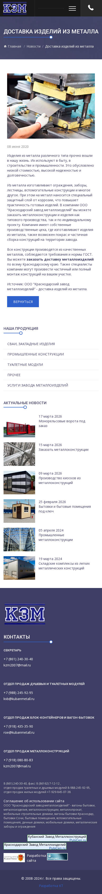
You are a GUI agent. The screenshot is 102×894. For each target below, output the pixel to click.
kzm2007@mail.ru (17, 665)
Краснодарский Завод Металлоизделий (35, 844)
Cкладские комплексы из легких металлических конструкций (64, 565)
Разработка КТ (51, 885)
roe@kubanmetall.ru (19, 732)
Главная (14, 46)
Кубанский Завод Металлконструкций (57, 836)
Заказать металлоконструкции (63, 449)
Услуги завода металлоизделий (37, 385)
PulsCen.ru (78, 840)
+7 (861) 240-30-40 (18, 659)
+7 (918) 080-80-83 (18, 760)
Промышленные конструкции (35, 354)
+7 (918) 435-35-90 (18, 726)
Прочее (13, 375)
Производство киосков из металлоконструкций (60, 480)
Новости (34, 46)
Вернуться (23, 301)
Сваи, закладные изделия (31, 344)
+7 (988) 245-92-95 (18, 692)
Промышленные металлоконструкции (56, 537)
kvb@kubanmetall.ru (19, 699)
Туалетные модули (25, 364)
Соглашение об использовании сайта (34, 801)
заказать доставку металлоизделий (60, 259)
